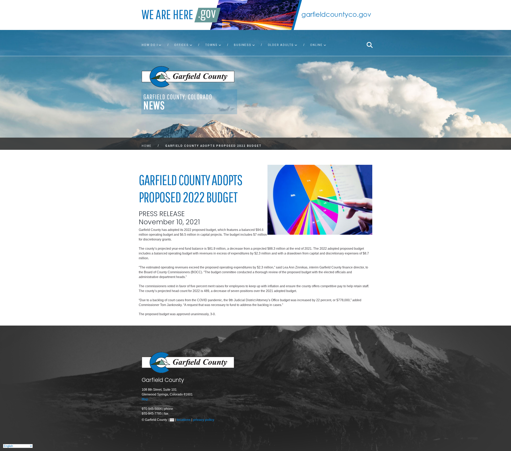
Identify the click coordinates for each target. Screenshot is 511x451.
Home (147, 145)
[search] (369, 45)
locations (184, 419)
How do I (150, 45)
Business (242, 45)
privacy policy (203, 419)
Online (316, 45)
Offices (181, 45)
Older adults (281, 45)
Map (145, 399)
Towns (211, 45)
